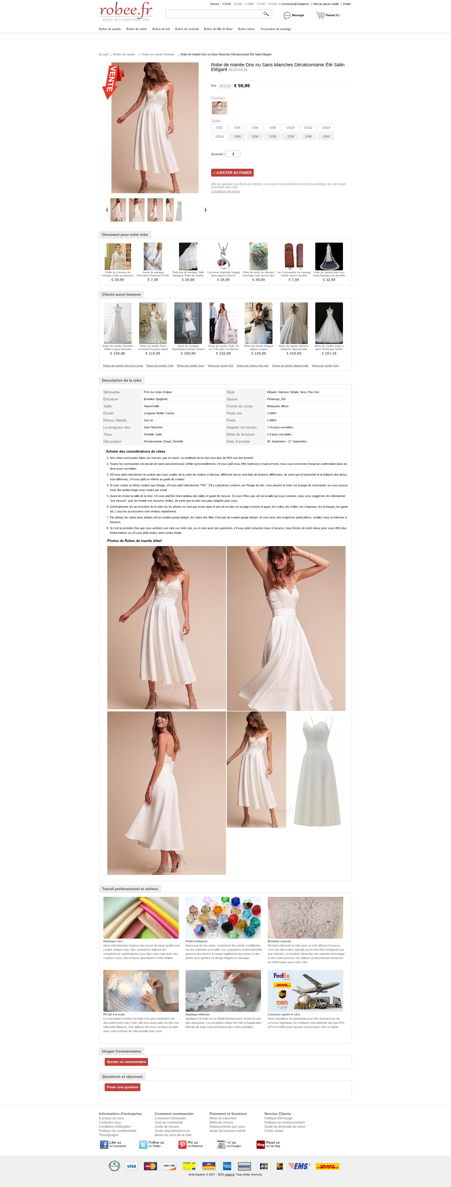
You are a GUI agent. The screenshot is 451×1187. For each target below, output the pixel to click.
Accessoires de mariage (275, 29)
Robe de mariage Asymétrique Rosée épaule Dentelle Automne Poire (188, 349)
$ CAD (273, 3)
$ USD (238, 3)
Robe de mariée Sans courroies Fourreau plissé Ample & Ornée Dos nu (153, 349)
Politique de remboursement (284, 1122)
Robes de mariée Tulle (160, 365)
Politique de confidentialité (118, 1131)
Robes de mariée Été (220, 365)
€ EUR (226, 3)
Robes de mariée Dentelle (157, 54)
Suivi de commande (169, 1122)
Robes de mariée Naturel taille (290, 365)
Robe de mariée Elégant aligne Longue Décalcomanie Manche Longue (259, 350)
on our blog (273, 1144)
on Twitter (156, 1144)
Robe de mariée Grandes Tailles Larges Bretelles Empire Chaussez (118, 349)
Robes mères (246, 29)
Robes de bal (161, 29)
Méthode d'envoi (221, 1122)
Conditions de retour (225, 191)
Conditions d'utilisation (115, 1126)
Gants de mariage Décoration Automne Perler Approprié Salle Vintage (153, 275)
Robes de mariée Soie (325, 365)
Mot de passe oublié (326, 3)
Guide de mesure (167, 1126)
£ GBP (249, 3)
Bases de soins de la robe (173, 1135)
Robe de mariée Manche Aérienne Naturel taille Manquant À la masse (294, 349)
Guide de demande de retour (284, 1126)
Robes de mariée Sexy (190, 365)
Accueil (103, 54)
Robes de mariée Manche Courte (123, 365)
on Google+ (234, 1144)
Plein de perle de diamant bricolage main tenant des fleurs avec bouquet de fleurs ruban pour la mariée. (258, 277)
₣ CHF (261, 3)
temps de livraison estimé (228, 1131)
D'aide (347, 3)
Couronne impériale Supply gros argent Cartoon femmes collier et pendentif (223, 275)
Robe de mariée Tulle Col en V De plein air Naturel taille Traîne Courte (223, 349)
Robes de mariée (110, 29)
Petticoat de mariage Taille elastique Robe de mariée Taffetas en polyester (188, 275)
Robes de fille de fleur (218, 29)
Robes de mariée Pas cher (253, 365)
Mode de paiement (223, 1118)
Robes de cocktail (186, 29)
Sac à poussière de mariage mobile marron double (294, 274)
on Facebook (117, 1144)
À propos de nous (111, 1118)
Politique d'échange (278, 1118)
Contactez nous (110, 1122)
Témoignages (108, 1135)
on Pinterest (195, 1144)
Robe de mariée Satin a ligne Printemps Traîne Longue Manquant (329, 349)
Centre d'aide (273, 1131)
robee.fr (229, 1174)
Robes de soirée (136, 29)
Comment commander (170, 1118)
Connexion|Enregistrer (295, 3)
